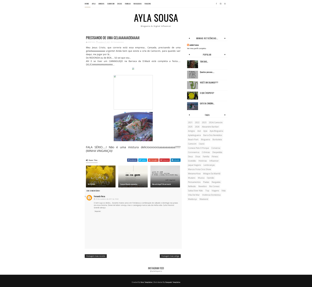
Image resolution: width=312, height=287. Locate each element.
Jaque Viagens (194, 165)
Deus (190, 156)
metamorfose (194, 173)
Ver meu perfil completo (196, 48)
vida (223, 190)
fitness (215, 156)
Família (206, 156)
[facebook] (216, 3)
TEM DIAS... (204, 61)
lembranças (209, 165)
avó (199, 131)
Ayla (94, 3)
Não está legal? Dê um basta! (161, 184)
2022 (197, 122)
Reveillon (202, 186)
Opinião (210, 177)
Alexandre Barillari (210, 126)
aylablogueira (194, 135)
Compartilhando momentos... (129, 184)
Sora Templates (146, 282)
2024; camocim (215, 122)
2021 (190, 122)
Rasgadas (138, 3)
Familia (128, 3)
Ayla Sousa (156, 17)
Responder (98, 211)
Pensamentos (118, 42)
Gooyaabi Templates (172, 282)
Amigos (101, 3)
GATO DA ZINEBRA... (207, 103)
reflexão (192, 186)
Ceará (201, 143)
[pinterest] (225, 3)
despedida (217, 152)
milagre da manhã (211, 173)
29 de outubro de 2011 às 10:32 (107, 199)
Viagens (148, 3)
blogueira (205, 139)
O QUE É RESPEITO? (207, 93)
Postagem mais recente (95, 256)
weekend (204, 199)
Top (207, 190)
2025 (190, 126)
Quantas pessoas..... (207, 72)
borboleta (217, 139)
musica (201, 177)
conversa (215, 148)
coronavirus (193, 152)
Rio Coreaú (214, 186)
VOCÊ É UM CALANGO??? (209, 82)
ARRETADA (194, 45)
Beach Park (193, 139)
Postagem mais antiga (170, 256)
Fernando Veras (99, 196)
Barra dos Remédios (212, 135)
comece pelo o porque (198, 148)
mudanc (191, 177)
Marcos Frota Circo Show (199, 169)
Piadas (206, 182)
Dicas (119, 3)
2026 (197, 126)
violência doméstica (211, 195)
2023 (204, 122)
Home (87, 3)
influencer (214, 160)
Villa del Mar (194, 195)
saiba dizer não (195, 190)
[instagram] (220, 3)
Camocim (110, 3)
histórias (203, 160)
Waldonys (192, 199)
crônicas (206, 152)
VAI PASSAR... (92, 184)
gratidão (192, 160)
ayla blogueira (216, 131)
